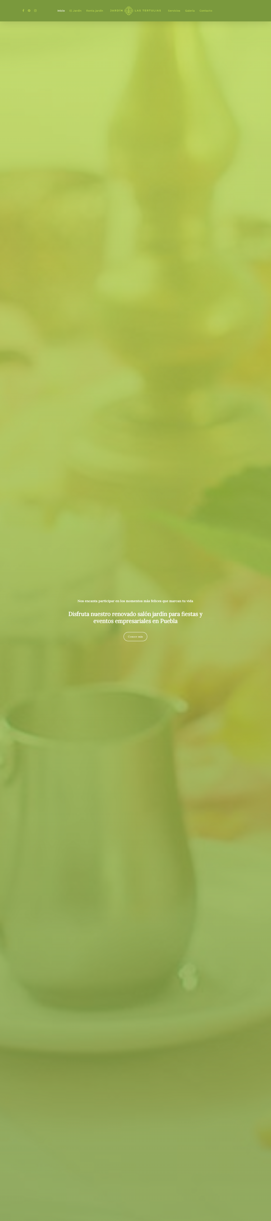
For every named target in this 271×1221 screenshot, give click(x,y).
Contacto (205, 10)
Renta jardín (94, 10)
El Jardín (75, 10)
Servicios (174, 10)
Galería (190, 10)
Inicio (61, 10)
